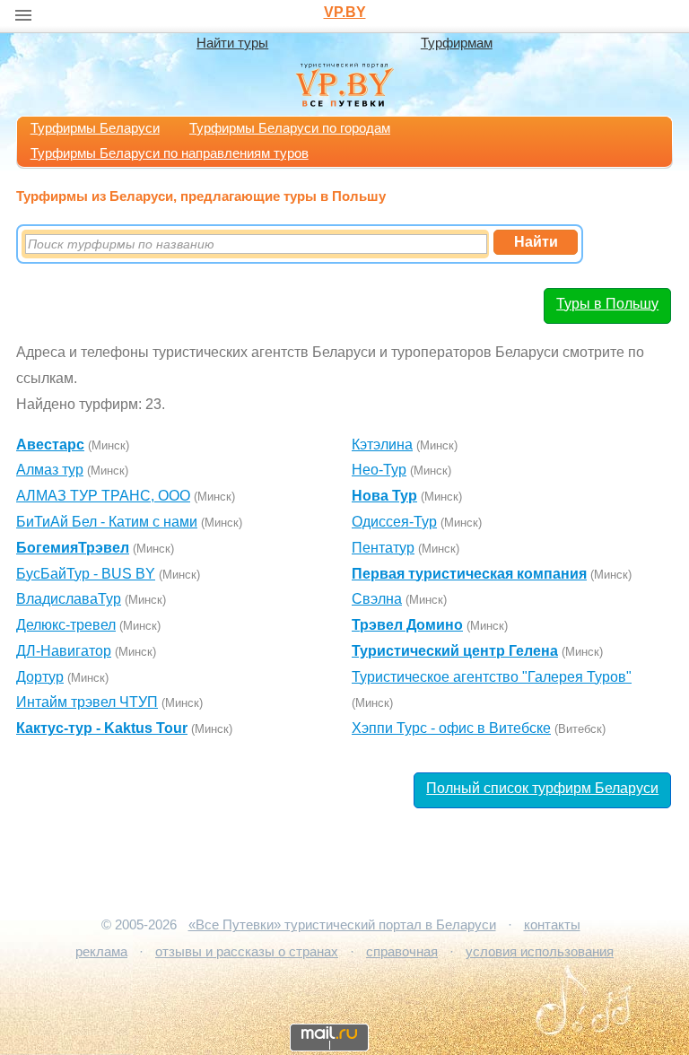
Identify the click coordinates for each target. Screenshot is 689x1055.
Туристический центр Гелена (455, 650)
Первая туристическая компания (469, 573)
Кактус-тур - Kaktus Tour (102, 728)
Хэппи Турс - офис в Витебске (451, 728)
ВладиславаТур (68, 598)
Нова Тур (384, 495)
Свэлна (377, 598)
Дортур (40, 676)
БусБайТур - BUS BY (85, 573)
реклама (101, 952)
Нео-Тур (379, 469)
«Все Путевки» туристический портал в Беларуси (342, 925)
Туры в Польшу (607, 303)
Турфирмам (457, 43)
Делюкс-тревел (66, 624)
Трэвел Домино (407, 624)
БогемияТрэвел (72, 547)
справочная (402, 952)
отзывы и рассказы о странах (246, 952)
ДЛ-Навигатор (63, 650)
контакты (552, 925)
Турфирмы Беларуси (95, 128)
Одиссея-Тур (394, 521)
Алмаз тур (49, 469)
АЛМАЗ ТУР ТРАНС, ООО (103, 495)
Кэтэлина (382, 444)
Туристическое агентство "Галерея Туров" (492, 676)
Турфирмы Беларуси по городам (289, 128)
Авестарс (50, 444)
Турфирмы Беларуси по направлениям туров (170, 153)
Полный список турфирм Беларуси (542, 788)
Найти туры (232, 43)
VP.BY (345, 12)
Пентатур (383, 547)
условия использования (540, 952)
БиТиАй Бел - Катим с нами (106, 521)
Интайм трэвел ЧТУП (87, 702)
